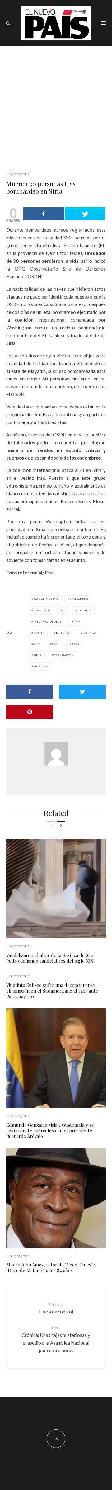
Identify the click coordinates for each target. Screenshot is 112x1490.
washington (63, 655)
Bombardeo (79, 599)
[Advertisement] (56, 106)
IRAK (77, 621)
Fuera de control (56, 1308)
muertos (63, 632)
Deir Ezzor (42, 610)
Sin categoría (18, 174)
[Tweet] (85, 213)
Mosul (38, 632)
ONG (36, 644)
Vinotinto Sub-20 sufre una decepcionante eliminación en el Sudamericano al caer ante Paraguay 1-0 (52, 990)
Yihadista (41, 666)
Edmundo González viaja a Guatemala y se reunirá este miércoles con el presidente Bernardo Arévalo (50, 1130)
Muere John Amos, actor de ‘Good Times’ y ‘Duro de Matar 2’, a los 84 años (51, 1267)
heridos (84, 610)
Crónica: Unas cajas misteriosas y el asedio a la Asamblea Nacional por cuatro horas (56, 1339)
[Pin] (29, 712)
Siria (37, 655)
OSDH (55, 644)
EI (64, 610)
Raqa (75, 644)
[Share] (43, 213)
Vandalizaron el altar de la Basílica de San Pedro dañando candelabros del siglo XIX (50, 958)
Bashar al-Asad (45, 599)
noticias (89, 632)
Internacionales (47, 621)
